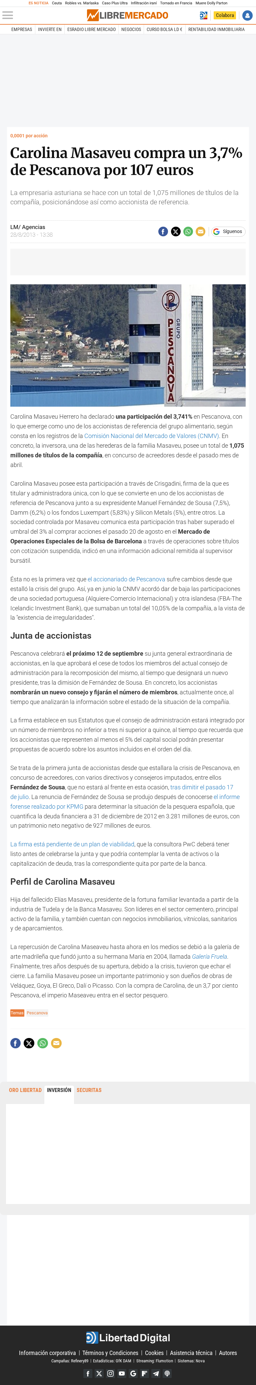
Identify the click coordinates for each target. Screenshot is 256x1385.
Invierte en (50, 29)
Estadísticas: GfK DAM (112, 1360)
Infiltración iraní (144, 3)
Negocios (131, 29)
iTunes (167, 1373)
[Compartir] (163, 231)
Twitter (99, 1373)
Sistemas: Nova (191, 1360)
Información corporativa (47, 1352)
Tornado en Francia (176, 3)
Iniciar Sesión (247, 15)
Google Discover (133, 1373)
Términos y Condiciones (110, 1352)
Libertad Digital (128, 1338)
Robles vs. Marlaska (82, 3)
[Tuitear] (176, 231)
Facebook (87, 1373)
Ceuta (57, 3)
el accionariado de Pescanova (127, 579)
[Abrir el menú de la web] (44, 15)
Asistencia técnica (191, 1352)
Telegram (155, 1373)
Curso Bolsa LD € (164, 29)
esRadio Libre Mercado (91, 29)
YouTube (121, 1373)
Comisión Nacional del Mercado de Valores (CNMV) (151, 435)
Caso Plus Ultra (115, 3)
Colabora (225, 15)
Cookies (154, 1352)
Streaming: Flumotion (154, 1360)
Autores (228, 1352)
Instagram (110, 1373)
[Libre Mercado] (127, 15)
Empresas (21, 29)
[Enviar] (188, 231)
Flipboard (144, 1373)
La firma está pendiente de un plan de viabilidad (72, 844)
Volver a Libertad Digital (203, 15)
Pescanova (37, 1012)
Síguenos (232, 231)
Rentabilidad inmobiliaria (216, 29)
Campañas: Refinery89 (69, 1360)
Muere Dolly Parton (212, 3)
